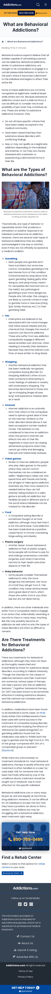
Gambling (11, 258)
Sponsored (42, 13)
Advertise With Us (27, 957)
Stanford (7, 750)
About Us (27, 943)
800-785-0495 (26, 13)
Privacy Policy (25, 976)
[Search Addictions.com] (38, 4)
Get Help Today (23, 988)
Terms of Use (25, 971)
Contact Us (27, 936)
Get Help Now (10, 13)
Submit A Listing (27, 950)
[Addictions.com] (3, 41)
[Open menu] (46, 4)
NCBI (42, 712)
